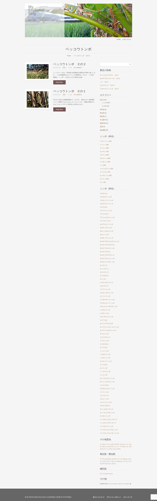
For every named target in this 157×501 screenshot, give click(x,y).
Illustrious (50, 497)
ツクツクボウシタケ (115, 484)
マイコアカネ (104, 385)
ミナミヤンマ (104, 395)
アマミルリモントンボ (107, 217)
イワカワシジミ (105, 444)
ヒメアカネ (103, 364)
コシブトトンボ (105, 289)
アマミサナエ (104, 214)
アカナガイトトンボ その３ (109, 89)
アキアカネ (103, 207)
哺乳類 (102, 116)
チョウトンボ (104, 334)
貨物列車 (103, 123)
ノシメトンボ (104, 351)
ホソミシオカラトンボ (107, 382)
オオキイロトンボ (106, 228)
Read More (59, 82)
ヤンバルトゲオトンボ (107, 412)
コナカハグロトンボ (106, 293)
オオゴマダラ (114, 444)
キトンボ (103, 279)
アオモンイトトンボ (106, 200)
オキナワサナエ (105, 252)
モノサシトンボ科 (106, 175)
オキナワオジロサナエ (107, 245)
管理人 (64, 67)
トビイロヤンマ (105, 337)
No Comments (78, 67)
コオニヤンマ (104, 286)
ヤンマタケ (125, 484)
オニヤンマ (103, 265)
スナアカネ (103, 320)
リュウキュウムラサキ (113, 449)
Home (69, 56)
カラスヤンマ (104, 272)
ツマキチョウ (124, 446)
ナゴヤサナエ (104, 344)
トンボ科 (103, 165)
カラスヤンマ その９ (107, 85)
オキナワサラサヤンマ (107, 255)
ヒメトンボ (103, 368)
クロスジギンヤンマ (106, 282)
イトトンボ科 (104, 145)
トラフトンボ (104, 341)
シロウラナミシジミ (112, 446)
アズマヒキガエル (106, 459)
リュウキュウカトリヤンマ (108, 419)
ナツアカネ (103, 347)
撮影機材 (103, 130)
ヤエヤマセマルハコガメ (108, 463)
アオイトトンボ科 (106, 141)
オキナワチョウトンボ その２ (110, 78)
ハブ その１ (104, 82)
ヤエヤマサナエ (105, 406)
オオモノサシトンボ (106, 238)
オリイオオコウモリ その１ (109, 75)
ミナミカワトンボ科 (106, 168)
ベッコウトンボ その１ (69, 91)
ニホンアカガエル (116, 461)
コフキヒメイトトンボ (107, 303)
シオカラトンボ (105, 310)
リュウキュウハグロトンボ (108, 430)
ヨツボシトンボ (105, 416)
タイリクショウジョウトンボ (109, 327)
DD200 (102, 484)
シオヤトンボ (104, 313)
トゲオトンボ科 (105, 162)
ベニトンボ (103, 375)
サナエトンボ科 (105, 158)
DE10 (106, 484)
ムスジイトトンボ (106, 402)
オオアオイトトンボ (106, 224)
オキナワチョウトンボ (107, 258)
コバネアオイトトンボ (107, 299)
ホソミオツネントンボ (107, 378)
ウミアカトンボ (105, 221)
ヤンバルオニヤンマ (106, 409)
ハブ (123, 461)
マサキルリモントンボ (107, 388)
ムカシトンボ (104, 399)
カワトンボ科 (104, 155)
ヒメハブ (129, 461)
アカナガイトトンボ (106, 204)
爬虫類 (102, 113)
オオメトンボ (104, 234)
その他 (104, 106)
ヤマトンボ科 (104, 179)
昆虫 (101, 100)
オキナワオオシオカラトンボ (109, 241)
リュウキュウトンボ (106, 426)
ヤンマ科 (103, 182)
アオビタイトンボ (106, 197)
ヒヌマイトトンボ (106, 361)
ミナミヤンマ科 (105, 172)
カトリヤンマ (104, 269)
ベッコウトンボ (105, 371)
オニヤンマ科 (104, 151)
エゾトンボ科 (104, 148)
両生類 (102, 109)
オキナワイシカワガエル (120, 459)
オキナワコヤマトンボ (107, 248)
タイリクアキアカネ (106, 323)
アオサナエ (103, 193)
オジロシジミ (124, 444)
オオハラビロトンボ (106, 231)
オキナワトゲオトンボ (107, 262)
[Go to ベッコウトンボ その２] (38, 71)
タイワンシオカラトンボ (108, 330)
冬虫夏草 (103, 120)
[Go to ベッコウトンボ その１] (38, 99)
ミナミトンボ (104, 392)
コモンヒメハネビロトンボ (108, 306)
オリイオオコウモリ (106, 474)
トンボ (70, 67)
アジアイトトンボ (106, 210)
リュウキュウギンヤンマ (108, 423)
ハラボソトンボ (105, 358)
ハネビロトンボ (105, 354)
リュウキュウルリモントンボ (109, 433)
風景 (101, 127)
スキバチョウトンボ (106, 317)
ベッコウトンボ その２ (69, 64)
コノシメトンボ (105, 296)
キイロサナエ (104, 276)
